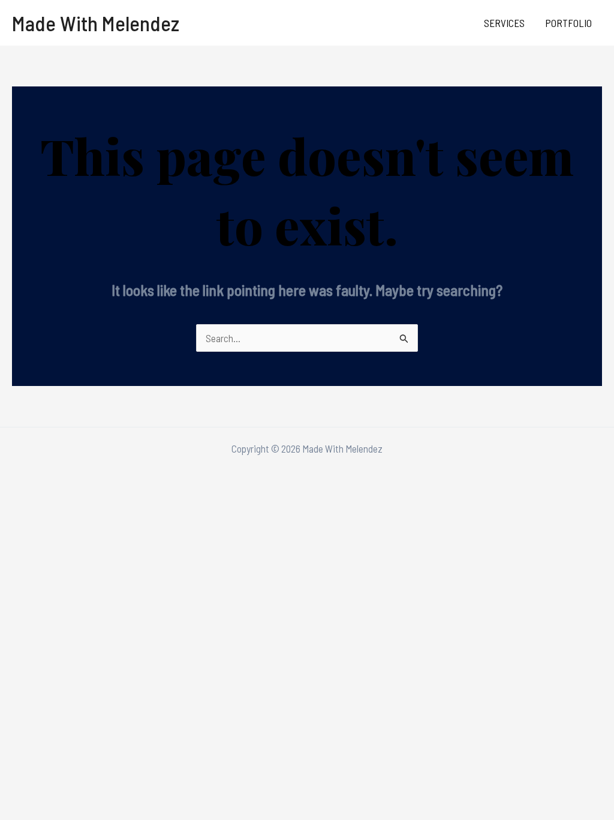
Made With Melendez (95, 22)
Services (504, 23)
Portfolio (568, 23)
